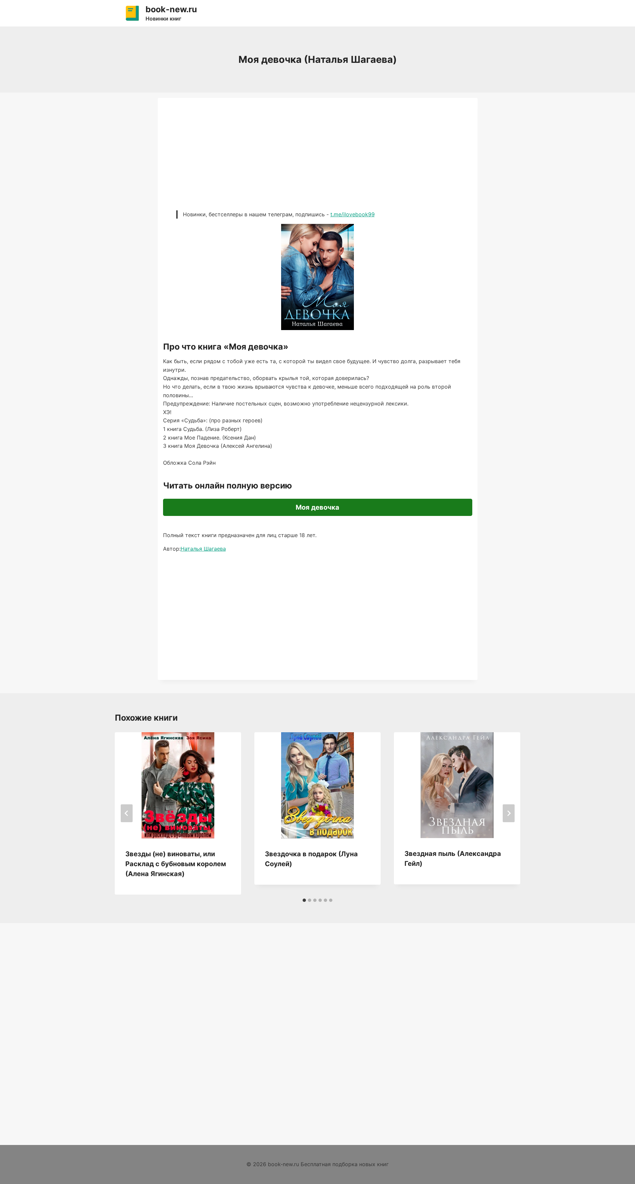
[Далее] (509, 813)
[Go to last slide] (127, 813)
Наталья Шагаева (203, 548)
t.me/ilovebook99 (352, 214)
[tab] (304, 900)
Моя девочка (317, 507)
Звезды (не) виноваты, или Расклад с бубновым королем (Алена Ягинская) (175, 864)
